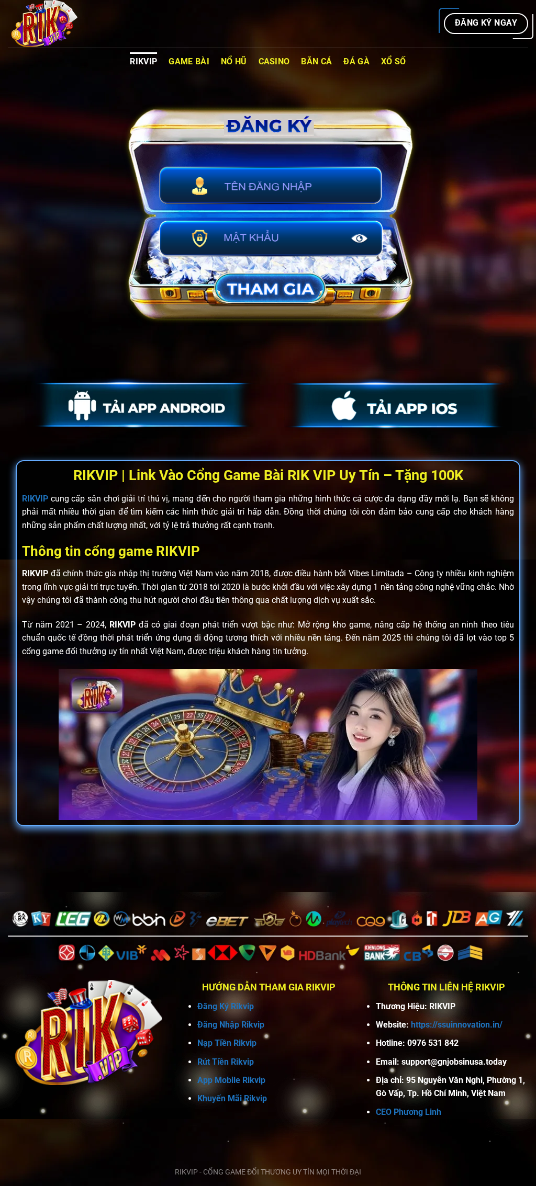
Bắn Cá (316, 61)
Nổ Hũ (234, 61)
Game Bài (189, 61)
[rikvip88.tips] (60, 23)
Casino (274, 61)
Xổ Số (393, 61)
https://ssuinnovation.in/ (456, 1025)
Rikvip (143, 61)
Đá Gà (356, 61)
